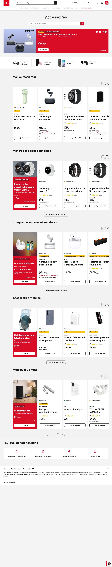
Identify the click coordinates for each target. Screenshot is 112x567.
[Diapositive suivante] (106, 32)
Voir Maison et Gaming (56, 434)
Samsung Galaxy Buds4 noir (48, 118)
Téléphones (46, 8)
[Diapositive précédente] (100, 32)
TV (77, 8)
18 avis (75, 344)
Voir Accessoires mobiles (56, 362)
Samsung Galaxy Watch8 (48, 190)
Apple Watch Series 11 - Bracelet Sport (74, 118)
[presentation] (107, 83)
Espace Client (107, 3)
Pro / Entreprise (76, 3)
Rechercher (55, 3)
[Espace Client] (107, 3)
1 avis (75, 123)
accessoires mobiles (20, 474)
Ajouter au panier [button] (25, 138)
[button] (106, 50)
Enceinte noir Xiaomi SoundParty (99, 263)
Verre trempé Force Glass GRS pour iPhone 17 (99, 339)
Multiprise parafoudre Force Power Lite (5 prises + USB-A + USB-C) (49, 411)
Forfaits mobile (35, 8)
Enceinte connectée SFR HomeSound (99, 118)
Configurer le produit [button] (75, 138)
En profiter (43, 49)
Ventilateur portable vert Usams (24, 118)
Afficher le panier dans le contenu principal (97, 3)
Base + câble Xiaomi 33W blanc (74, 339)
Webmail (102, 3)
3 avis (100, 268)
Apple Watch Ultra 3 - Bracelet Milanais (74, 190)
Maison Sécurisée (68, 8)
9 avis (75, 416)
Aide (84, 3)
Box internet (24, 8)
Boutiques (91, 3)
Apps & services (64, 3)
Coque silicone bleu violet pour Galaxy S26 (49, 339)
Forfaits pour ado (86, 8)
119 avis (101, 123)
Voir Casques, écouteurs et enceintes (56, 290)
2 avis (50, 195)
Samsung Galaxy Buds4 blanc (48, 263)
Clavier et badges (73, 409)
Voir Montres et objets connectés (56, 215)
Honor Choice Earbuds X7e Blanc (73, 263)
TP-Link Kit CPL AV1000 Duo (96, 411)
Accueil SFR (6, 3)
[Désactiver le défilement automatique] (97, 32)
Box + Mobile (56, 8)
